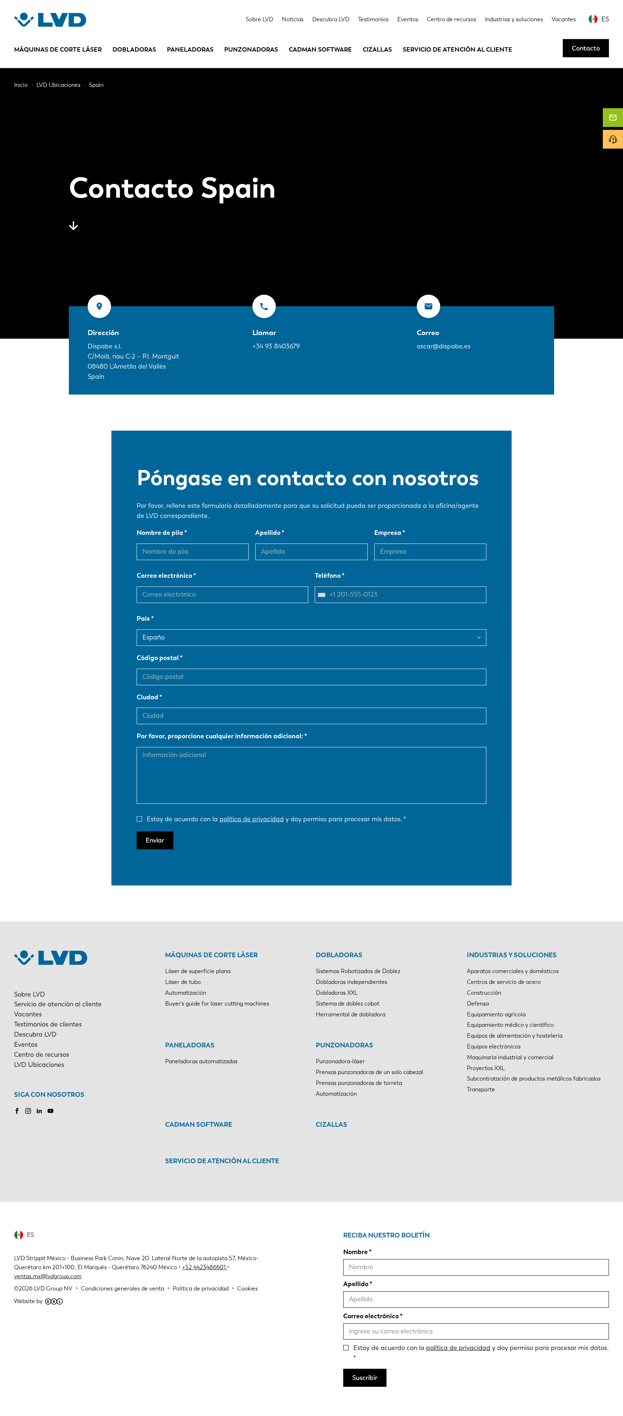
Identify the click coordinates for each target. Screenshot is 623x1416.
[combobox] (323, 595)
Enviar (155, 840)
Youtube (50, 1111)
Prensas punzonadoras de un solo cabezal (369, 1072)
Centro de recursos (451, 19)
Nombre (355, 1252)
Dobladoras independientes (351, 982)
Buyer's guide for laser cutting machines (217, 1003)
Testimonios (373, 19)
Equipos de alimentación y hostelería (514, 1035)
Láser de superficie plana (197, 971)
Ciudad (147, 697)
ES (605, 19)
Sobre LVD (259, 19)
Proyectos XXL (486, 1068)
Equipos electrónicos (494, 1046)
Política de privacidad (201, 1288)
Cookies (247, 1288)
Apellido (267, 533)
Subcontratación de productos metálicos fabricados (534, 1078)
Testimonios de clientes (48, 1024)
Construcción (484, 992)
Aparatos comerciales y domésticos (513, 971)
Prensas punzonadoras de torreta (359, 1082)
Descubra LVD (330, 19)
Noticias (293, 19)
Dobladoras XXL (337, 992)
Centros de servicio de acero (504, 982)
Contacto (586, 48)
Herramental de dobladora (350, 1014)
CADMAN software (320, 49)
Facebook (17, 1111)
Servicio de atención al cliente (457, 49)
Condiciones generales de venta (122, 1288)
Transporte (481, 1089)
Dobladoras (134, 49)
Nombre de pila (160, 533)
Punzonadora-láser (340, 1061)
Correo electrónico (164, 576)
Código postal (158, 658)
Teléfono (328, 576)
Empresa (387, 533)
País (143, 619)
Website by (28, 1301)
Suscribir (364, 1378)
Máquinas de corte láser (58, 49)
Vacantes (564, 19)
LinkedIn (39, 1111)
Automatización (185, 992)
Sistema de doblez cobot (347, 1003)
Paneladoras (190, 49)
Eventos (407, 19)
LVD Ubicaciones (39, 1065)
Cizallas (377, 49)
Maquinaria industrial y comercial (510, 1057)
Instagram (28, 1111)
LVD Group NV (53, 1288)
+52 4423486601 (204, 1267)
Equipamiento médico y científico (510, 1024)
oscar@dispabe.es (443, 346)
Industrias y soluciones (514, 19)
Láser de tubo (183, 982)
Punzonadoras (251, 49)
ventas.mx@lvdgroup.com (47, 1276)
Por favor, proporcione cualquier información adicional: (220, 736)
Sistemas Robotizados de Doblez (358, 971)
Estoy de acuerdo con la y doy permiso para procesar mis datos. (274, 819)
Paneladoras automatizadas (201, 1061)
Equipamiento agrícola (496, 1014)
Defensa (478, 1003)
